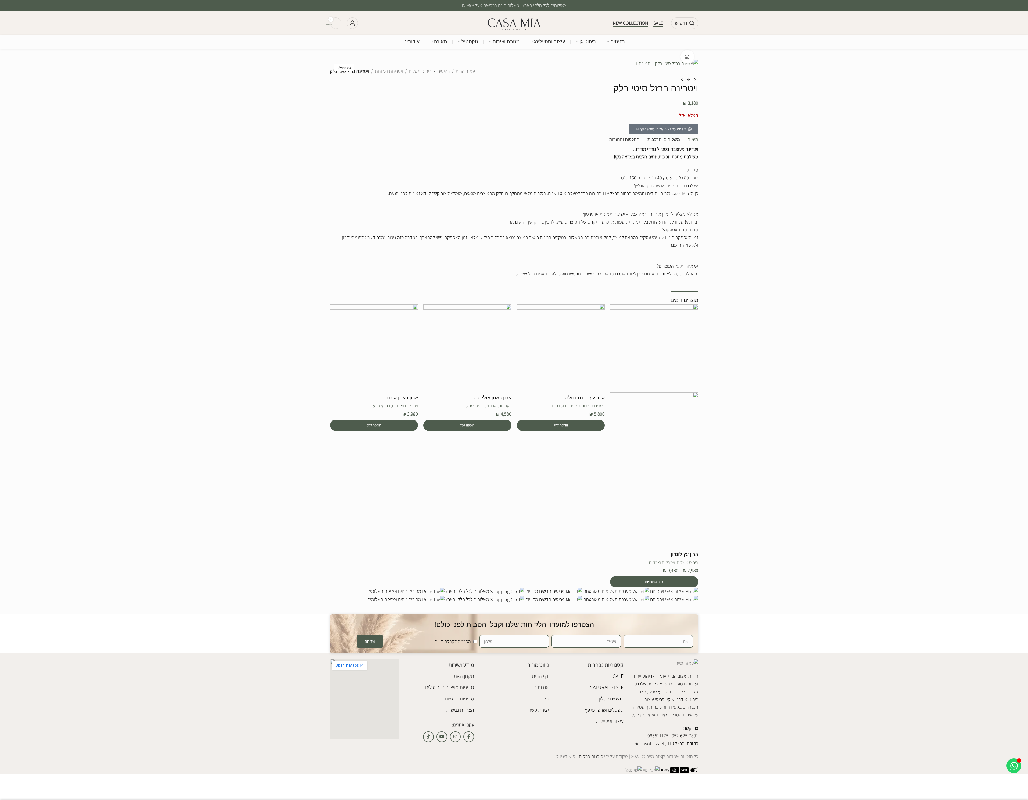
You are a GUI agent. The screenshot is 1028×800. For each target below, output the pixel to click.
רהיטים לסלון (611, 698)
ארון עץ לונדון (684, 554)
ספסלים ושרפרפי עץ (604, 709)
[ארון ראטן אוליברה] (467, 348)
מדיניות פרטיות (459, 698)
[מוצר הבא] (682, 79)
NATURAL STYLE (606, 687)
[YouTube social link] (441, 736)
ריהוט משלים (420, 71)
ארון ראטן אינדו (402, 398)
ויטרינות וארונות (389, 71)
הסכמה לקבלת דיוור (453, 641)
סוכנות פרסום (590, 756)
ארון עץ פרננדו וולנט (584, 398)
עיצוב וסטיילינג (610, 720)
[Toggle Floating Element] (1013, 765)
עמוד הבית (465, 71)
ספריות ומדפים (564, 406)
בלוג (545, 698)
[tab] (693, 140)
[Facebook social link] (468, 736)
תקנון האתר (462, 675)
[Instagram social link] (455, 736)
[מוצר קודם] (695, 79)
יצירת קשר (539, 709)
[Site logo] (514, 23)
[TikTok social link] (428, 736)
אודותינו (541, 687)
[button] (561, 425)
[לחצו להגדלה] (687, 56)
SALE (658, 23)
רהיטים (443, 71)
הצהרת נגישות (460, 709)
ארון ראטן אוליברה (492, 398)
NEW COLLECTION (630, 23)
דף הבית (540, 675)
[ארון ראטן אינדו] (374, 348)
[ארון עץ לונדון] (654, 348)
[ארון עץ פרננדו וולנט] (561, 348)
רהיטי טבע (474, 406)
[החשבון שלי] (352, 23)
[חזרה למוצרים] (688, 79)
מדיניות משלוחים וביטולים (449, 687)
